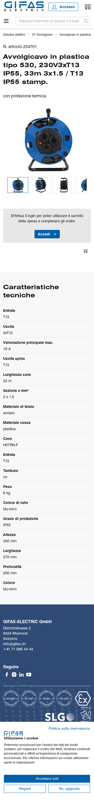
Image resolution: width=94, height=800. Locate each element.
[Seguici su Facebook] (6, 674)
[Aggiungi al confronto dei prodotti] (85, 251)
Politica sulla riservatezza (69, 728)
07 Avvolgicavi (42, 34)
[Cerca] (86, 21)
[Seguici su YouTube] (28, 674)
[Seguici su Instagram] (14, 674)
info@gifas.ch (14, 644)
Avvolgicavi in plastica (75, 34)
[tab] (17, 185)
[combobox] (49, 21)
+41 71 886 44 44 (18, 649)
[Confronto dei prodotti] (87, 7)
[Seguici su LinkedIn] (21, 674)
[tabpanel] (47, 140)
